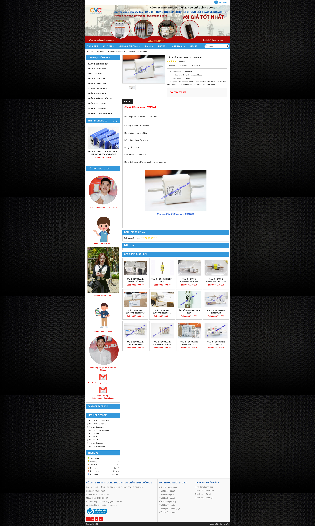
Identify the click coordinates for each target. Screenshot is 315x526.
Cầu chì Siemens (96, 443)
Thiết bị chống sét (97, 84)
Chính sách (177, 46)
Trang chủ (92, 46)
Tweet (184, 65)
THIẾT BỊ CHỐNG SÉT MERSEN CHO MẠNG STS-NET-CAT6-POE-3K (103, 153)
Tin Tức (162, 46)
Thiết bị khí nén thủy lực (100, 98)
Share (172, 65)
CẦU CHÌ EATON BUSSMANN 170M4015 (162, 311)
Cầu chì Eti (93, 437)
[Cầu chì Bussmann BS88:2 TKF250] (216, 330)
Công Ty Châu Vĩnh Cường (99, 421)
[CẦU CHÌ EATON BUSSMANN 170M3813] (135, 299)
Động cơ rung (95, 74)
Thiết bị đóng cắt (96, 79)
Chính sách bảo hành (204, 490)
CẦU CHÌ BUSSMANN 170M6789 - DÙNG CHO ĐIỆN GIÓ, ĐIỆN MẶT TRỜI (135, 281)
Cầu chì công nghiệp (98, 64)
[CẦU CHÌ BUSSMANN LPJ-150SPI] (162, 268)
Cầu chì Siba (94, 440)
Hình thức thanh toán (204, 487)
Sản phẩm (107, 46)
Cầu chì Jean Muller (97, 446)
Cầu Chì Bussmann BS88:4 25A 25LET (189, 343)
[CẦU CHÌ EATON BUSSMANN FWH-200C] (189, 268)
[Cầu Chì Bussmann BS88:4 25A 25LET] (189, 330)
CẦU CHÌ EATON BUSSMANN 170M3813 (135, 311)
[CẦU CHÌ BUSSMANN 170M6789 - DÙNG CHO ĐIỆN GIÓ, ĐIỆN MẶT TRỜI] (135, 268)
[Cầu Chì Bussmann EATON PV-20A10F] (135, 330)
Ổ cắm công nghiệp (167, 501)
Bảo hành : (177, 78)
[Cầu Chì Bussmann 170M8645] (144, 69)
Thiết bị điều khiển (97, 93)
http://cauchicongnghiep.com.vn (108, 501)
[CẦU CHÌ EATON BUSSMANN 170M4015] (162, 299)
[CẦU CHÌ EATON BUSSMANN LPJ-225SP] (216, 268)
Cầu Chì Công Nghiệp (97, 424)
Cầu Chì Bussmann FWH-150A (189, 311)
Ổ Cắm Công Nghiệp (97, 89)
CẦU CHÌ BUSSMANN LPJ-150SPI (162, 280)
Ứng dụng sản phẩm (129, 46)
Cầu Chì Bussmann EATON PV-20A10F (135, 343)
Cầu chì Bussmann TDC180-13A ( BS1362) (162, 343)
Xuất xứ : (178, 75)
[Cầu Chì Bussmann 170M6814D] (216, 299)
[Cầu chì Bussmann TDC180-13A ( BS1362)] (162, 330)
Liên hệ (193, 46)
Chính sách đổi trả (203, 494)
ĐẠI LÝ (148, 46)
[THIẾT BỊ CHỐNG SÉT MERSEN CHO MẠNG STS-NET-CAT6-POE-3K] (103, 137)
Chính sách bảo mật (204, 498)
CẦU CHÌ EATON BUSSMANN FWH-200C (189, 280)
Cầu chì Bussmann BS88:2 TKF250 (216, 343)
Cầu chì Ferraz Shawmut (99, 430)
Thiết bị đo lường (97, 103)
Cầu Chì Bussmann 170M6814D (216, 311)
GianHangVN (224, 524)
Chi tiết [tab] (128, 101)
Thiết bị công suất (97, 69)
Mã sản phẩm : (176, 71)
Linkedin (196, 65)
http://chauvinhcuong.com (105, 505)
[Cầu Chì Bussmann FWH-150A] (189, 299)
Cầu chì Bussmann (97, 108)
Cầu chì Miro (94, 433)
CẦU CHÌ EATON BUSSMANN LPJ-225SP (216, 280)
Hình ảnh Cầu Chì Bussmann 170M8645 (175, 214)
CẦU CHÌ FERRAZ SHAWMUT (100, 113)
